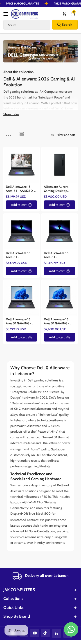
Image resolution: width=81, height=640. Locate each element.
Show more (11, 114)
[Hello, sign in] (64, 14)
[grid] (8, 134)
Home (12, 47)
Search (67, 25)
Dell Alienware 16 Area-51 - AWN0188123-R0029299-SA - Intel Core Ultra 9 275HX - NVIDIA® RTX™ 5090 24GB (21, 255)
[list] (21, 134)
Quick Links (13, 607)
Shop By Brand (16, 616)
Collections (13, 598)
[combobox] (27, 25)
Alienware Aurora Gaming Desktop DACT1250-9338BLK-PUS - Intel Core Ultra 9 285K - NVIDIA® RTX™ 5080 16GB (59, 189)
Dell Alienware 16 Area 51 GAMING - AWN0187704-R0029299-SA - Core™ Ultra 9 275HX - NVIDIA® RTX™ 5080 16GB (21, 321)
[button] (7, 14)
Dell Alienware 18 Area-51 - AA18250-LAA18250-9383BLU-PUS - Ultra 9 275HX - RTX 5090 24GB (21, 189)
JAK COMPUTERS (19, 589)
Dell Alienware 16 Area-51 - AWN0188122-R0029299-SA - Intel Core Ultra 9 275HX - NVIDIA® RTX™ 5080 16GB (59, 255)
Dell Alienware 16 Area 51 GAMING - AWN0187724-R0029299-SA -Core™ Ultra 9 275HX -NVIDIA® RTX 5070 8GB (59, 321)
